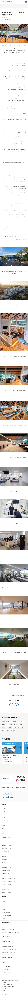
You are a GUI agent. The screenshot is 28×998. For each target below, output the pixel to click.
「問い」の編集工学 (6, 875)
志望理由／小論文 (5, 873)
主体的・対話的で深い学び (7, 862)
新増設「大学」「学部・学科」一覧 (9, 957)
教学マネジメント (12, 727)
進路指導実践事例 (5, 851)
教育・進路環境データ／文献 (8, 848)
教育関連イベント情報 (6, 845)
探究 (21, 724)
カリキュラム (22, 721)
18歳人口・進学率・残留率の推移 (8, 952)
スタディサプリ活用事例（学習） (8, 881)
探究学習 (4, 856)
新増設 (16, 724)
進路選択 (4, 727)
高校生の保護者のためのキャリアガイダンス (11, 975)
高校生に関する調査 (6, 941)
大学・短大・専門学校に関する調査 (9, 949)
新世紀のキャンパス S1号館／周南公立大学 (12, 695)
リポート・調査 (6, 937)
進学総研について (5, 982)
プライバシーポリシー (6, 988)
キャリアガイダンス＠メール (8, 884)
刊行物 (3, 962)
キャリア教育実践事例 (6, 853)
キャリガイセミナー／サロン (8, 842)
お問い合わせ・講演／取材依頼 (8, 986)
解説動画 (4, 897)
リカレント (21, 727)
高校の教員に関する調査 (7, 943)
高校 (3, 833)
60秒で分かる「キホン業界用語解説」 (9, 929)
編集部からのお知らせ (6, 892)
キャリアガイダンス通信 (7, 886)
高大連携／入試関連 (6, 837)
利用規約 (3, 990)
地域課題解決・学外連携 (7, 864)
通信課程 (13, 730)
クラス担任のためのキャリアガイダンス (10, 972)
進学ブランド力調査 (6, 721)
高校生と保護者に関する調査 (8, 946)
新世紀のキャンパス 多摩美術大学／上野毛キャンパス (11, 756)
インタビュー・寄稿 (6, 840)
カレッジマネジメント (6, 966)
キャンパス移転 (6, 730)
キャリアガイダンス (6, 969)
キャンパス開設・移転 (6, 19)
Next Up (4, 927)
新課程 (4, 724)
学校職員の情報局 (6, 922)
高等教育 (4, 804)
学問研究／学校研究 (6, 870)
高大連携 (15, 721)
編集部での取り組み (6, 889)
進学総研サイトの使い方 (7, 984)
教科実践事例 (4, 859)
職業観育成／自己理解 (6, 867)
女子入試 (10, 724)
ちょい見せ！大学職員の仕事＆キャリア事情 (11, 932)
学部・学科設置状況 (6, 954)
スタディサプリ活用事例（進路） (8, 878)
